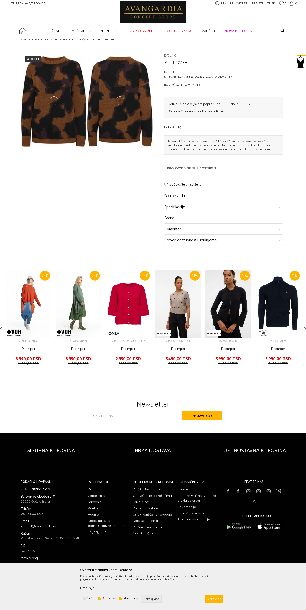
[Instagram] (248, 491)
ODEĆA (81, 39)
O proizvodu (174, 196)
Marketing (130, 598)
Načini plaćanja (144, 533)
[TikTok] (254, 501)
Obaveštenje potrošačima (152, 496)
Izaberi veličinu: (175, 127)
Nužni (91, 598)
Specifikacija (174, 207)
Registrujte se (263, 3)
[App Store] (269, 526)
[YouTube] (278, 491)
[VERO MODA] (164, 333)
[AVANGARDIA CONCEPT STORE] (153, 15)
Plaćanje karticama (147, 527)
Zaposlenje (96, 496)
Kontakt (94, 508)
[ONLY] (114, 333)
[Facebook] (228, 491)
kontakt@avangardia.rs (38, 526)
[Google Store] (239, 526)
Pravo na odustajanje (194, 519)
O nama (94, 489)
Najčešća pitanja (145, 521)
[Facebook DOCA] (238, 491)
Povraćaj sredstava (192, 513)
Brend (169, 218)
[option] (28, 319)
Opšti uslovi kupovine (148, 489)
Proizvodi (67, 39)
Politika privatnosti (146, 508)
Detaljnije (87, 588)
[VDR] (14, 332)
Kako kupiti (141, 502)
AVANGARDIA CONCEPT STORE (40, 39)
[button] (282, 30)
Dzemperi (95, 39)
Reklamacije (187, 507)
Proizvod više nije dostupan (191, 168)
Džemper (28, 349)
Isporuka (184, 489)
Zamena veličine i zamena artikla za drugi (197, 498)
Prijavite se (202, 416)
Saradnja (95, 502)
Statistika (109, 598)
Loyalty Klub (97, 532)
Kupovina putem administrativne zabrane (106, 523)
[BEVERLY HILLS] (263, 332)
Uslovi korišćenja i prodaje (152, 514)
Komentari (173, 229)
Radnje (93, 514)
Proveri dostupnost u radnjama (190, 240)
